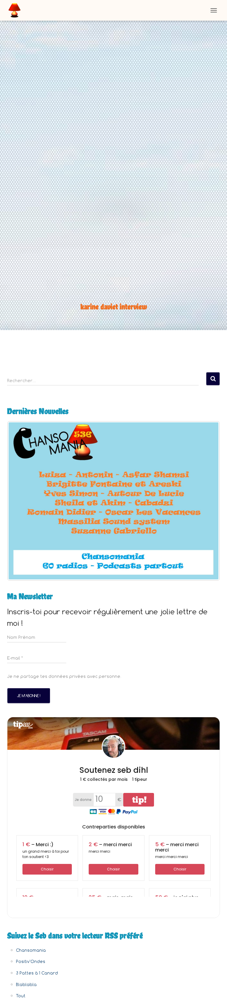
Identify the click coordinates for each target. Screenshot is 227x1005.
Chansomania (31, 950)
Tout (20, 995)
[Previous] (19, 501)
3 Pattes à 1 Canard (37, 973)
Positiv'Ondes (30, 961)
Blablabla (26, 984)
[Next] (207, 501)
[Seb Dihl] (16, 10)
